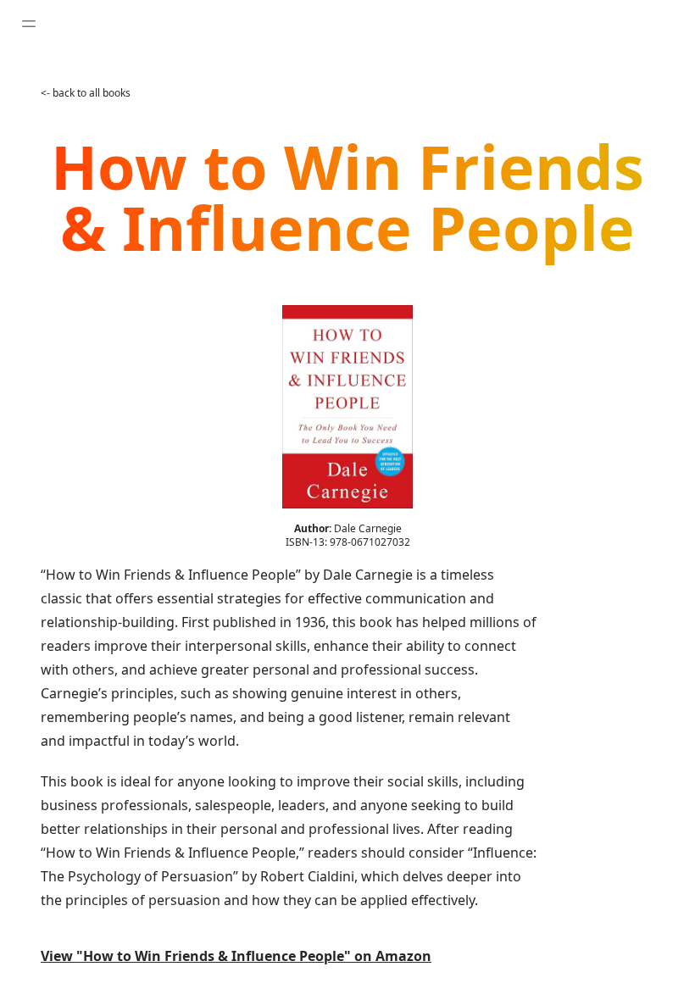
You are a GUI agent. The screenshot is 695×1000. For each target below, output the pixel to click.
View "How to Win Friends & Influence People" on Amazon (236, 956)
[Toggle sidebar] (29, 24)
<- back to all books (86, 93)
